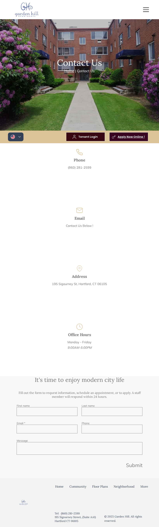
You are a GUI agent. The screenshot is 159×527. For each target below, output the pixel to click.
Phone (86, 423)
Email (20, 423)
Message (22, 440)
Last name (88, 405)
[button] (78, 486)
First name (23, 405)
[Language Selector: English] (15, 137)
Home (69, 71)
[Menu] (146, 10)
